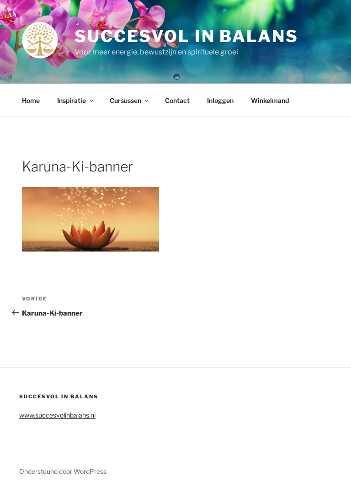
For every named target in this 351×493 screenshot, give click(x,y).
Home (31, 100)
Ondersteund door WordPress (62, 471)
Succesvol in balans (186, 36)
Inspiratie (71, 100)
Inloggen (220, 100)
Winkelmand (270, 100)
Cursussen (125, 100)
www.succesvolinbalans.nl (57, 415)
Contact (177, 100)
